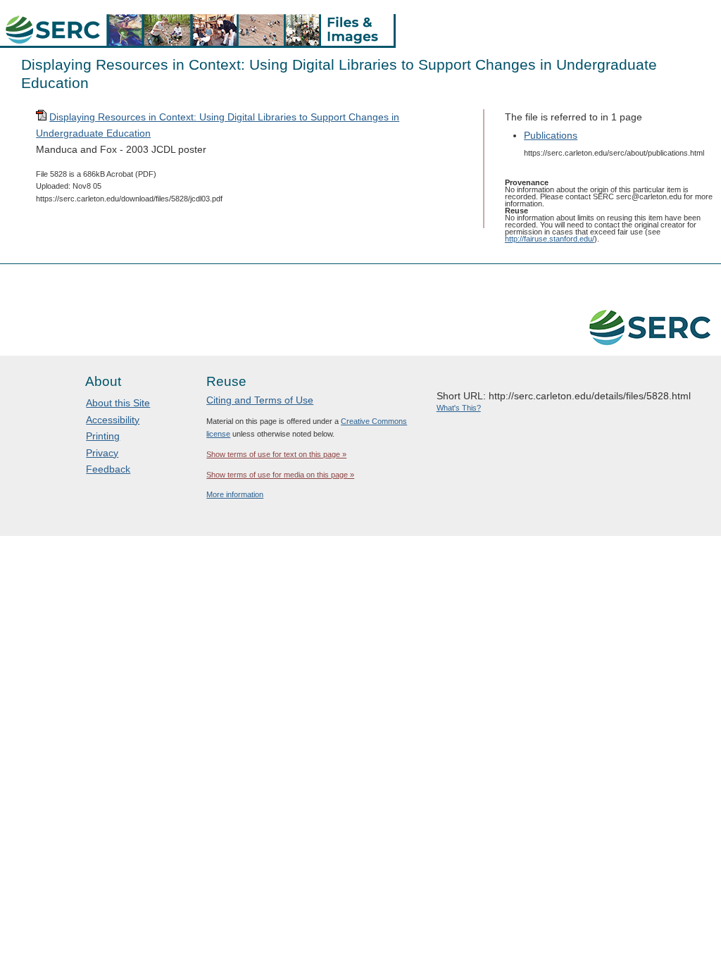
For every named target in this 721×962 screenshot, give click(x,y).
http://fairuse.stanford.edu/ (549, 239)
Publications (550, 135)
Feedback (108, 469)
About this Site (118, 402)
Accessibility (112, 419)
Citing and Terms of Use (259, 400)
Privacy (102, 452)
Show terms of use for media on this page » (280, 474)
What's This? (459, 408)
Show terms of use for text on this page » (276, 454)
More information (234, 494)
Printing (103, 436)
